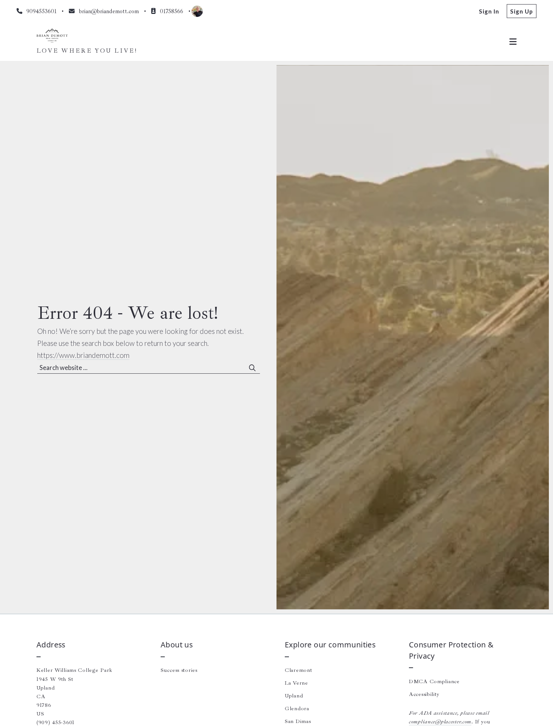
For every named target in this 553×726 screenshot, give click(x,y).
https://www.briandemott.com (83, 355)
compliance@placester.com (440, 721)
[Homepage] (52, 35)
